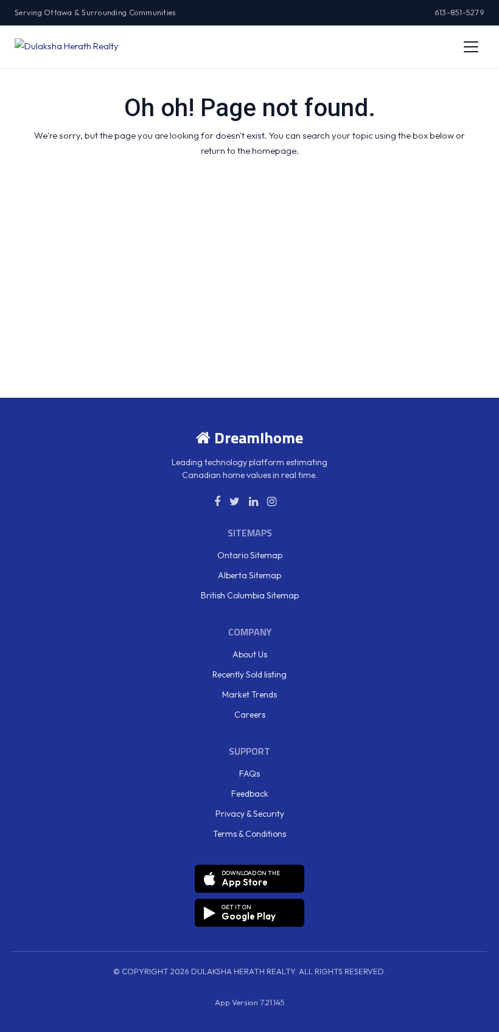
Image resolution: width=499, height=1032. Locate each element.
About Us (249, 654)
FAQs (249, 773)
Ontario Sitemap (249, 555)
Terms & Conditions (249, 833)
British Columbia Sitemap (250, 595)
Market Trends (249, 694)
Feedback (249, 793)
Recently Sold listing (249, 674)
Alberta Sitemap (249, 575)
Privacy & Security (249, 813)
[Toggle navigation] (471, 46)
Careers (249, 714)
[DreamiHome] (67, 46)
